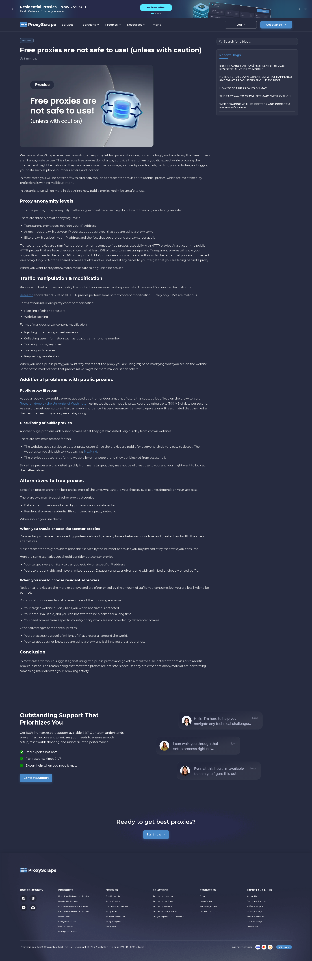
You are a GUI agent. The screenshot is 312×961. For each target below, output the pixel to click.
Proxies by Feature (162, 906)
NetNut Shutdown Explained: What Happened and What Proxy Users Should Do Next (255, 78)
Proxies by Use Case (163, 901)
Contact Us (205, 911)
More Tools (110, 926)
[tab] (152, 13)
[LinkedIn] (33, 898)
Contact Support (36, 778)
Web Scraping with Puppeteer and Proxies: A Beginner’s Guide (254, 106)
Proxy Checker (113, 901)
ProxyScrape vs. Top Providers (168, 916)
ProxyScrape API (114, 921)
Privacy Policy (254, 911)
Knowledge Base (208, 906)
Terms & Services (255, 916)
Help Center (206, 901)
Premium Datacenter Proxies (73, 896)
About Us (252, 896)
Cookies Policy (254, 921)
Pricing (156, 24)
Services (67, 24)
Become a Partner (256, 901)
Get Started (274, 24)
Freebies (111, 24)
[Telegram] (23, 907)
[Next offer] (299, 9)
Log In (241, 24)
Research (26, 295)
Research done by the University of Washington (54, 403)
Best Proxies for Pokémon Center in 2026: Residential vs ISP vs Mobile (252, 67)
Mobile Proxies (65, 926)
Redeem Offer (156, 7)
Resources (134, 24)
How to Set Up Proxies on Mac (243, 88)
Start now (153, 834)
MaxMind (90, 451)
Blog (202, 896)
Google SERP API (67, 921)
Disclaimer (252, 926)
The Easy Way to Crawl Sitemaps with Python (255, 96)
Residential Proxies (67, 901)
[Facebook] (23, 898)
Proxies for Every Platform (166, 911)
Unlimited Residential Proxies (73, 906)
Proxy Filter (111, 911)
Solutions (89, 24)
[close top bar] (305, 9)
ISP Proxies (64, 916)
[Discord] (33, 907)
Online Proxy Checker (116, 906)
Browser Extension (115, 916)
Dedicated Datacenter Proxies (73, 911)
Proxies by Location (163, 896)
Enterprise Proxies (67, 931)
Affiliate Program (256, 906)
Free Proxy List (113, 896)
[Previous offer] (13, 9)
